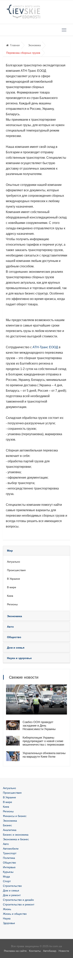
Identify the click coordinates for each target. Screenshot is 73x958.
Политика (9, 857)
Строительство (12, 885)
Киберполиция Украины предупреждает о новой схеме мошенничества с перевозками (43, 741)
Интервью (9, 867)
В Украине (13, 578)
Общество (9, 862)
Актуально (13, 561)
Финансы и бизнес (14, 816)
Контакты (35, 950)
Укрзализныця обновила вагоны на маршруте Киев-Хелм (44, 754)
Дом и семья (11, 890)
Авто (6, 843)
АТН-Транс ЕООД (45, 347)
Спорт (7, 881)
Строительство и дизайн (18, 899)
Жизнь (7, 909)
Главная (15, 45)
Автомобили (10, 848)
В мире (11, 587)
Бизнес (7, 825)
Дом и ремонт (12, 895)
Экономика (34, 45)
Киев (10, 595)
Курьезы (8, 871)
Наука (7, 918)
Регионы (12, 604)
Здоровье (9, 923)
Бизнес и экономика (15, 834)
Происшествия (16, 570)
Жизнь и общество (15, 913)
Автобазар (49, 950)
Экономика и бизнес (16, 839)
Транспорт (9, 853)
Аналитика (9, 830)
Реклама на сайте (15, 950)
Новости (64, 950)
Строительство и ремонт (18, 904)
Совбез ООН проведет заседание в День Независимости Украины (39, 725)
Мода (6, 876)
